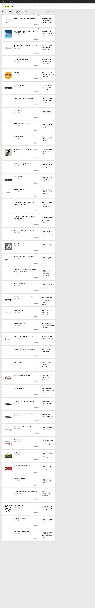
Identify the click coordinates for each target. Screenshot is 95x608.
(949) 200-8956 (47, 440)
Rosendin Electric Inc (21, 85)
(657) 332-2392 (47, 164)
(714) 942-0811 (47, 427)
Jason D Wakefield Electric (23, 284)
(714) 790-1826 (47, 519)
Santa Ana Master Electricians (24, 349)
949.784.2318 (46, 18)
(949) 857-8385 (47, 337)
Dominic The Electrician (22, 466)
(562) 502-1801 (47, 45)
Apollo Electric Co (20, 189)
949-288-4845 (47, 401)
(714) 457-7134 (47, 466)
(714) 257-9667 (47, 479)
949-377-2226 (47, 414)
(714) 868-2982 (47, 362)
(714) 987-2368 (47, 98)
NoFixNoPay (18, 310)
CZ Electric (18, 72)
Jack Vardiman (19, 111)
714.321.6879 (46, 388)
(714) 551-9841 (47, 111)
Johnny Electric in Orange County (25, 18)
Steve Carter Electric (21, 59)
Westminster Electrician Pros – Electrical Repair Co (24, 203)
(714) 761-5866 (47, 137)
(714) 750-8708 (47, 270)
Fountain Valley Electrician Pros (25, 231)
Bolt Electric (18, 244)
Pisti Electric (18, 136)
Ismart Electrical (19, 323)
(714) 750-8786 (47, 492)
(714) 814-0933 (47, 244)
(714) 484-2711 (47, 124)
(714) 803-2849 (47, 311)
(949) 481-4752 (47, 60)
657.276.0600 (46, 85)
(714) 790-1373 (47, 203)
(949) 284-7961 (47, 150)
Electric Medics (19, 440)
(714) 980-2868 (47, 350)
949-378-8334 (47, 297)
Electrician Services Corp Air (23, 98)
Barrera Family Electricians (23, 164)
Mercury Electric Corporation (24, 257)
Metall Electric (19, 388)
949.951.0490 (46, 31)
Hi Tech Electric (19, 479)
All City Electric (19, 453)
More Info (17, 20)
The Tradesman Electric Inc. (24, 297)
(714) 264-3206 (47, 73)
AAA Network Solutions (22, 124)
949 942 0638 (47, 324)
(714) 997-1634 (47, 257)
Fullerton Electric (20, 519)
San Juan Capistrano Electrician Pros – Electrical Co (25, 270)
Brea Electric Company (22, 375)
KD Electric (18, 177)
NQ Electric (18, 362)
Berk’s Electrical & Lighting (23, 336)
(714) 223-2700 (47, 177)
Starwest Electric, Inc (21, 532)
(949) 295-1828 (47, 506)
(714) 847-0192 (47, 453)
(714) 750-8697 (47, 231)
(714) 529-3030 (47, 375)
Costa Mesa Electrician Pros (23, 427)
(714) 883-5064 (47, 284)
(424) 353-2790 (47, 190)
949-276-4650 (47, 532)
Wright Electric (19, 506)
